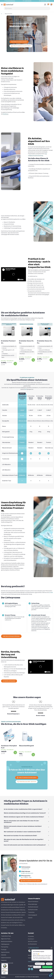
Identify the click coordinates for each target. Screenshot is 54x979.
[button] (15, 363)
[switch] (4, 973)
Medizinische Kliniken (6, 941)
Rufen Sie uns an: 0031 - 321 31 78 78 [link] (27, 781)
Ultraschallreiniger (32, 904)
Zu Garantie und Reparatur (9, 681)
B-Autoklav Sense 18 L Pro (26, 342)
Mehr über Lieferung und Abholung (11, 636)
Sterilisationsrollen (33, 909)
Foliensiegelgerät (32, 915)
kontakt (51, 592)
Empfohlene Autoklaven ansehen (19, 41)
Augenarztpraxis (5, 952)
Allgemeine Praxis (5, 938)
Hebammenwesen (6, 957)
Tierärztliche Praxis (6, 936)
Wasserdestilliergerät (26, 746)
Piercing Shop (4, 947)
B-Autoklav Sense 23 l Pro (44, 342)
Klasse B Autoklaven (33, 901)
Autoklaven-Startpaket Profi (9, 747)
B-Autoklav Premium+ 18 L (8, 342)
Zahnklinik (3, 955)
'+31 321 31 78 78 (25, 869)
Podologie (3, 949)
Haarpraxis (4, 960)
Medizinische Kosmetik (7, 963)
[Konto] (45, 4)
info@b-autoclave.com (27, 873)
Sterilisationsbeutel (33, 907)
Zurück (2, 13)
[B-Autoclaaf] (8, 4)
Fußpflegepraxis (5, 944)
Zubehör (30, 917)
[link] (40, 91)
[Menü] (7, 964)
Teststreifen (31, 912)
